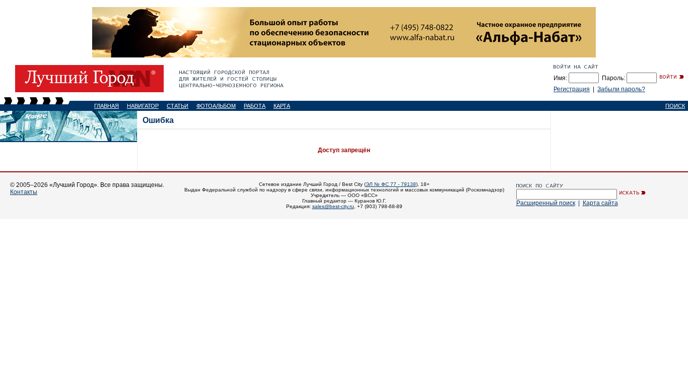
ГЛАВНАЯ (106, 106)
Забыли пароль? (621, 89)
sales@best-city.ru (333, 206)
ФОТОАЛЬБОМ (216, 106)
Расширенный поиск (545, 203)
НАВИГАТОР (143, 106)
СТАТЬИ (177, 106)
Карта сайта (600, 203)
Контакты (23, 192)
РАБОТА (254, 106)
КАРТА (281, 106)
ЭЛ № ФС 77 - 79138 (391, 184)
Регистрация (572, 89)
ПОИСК (675, 106)
